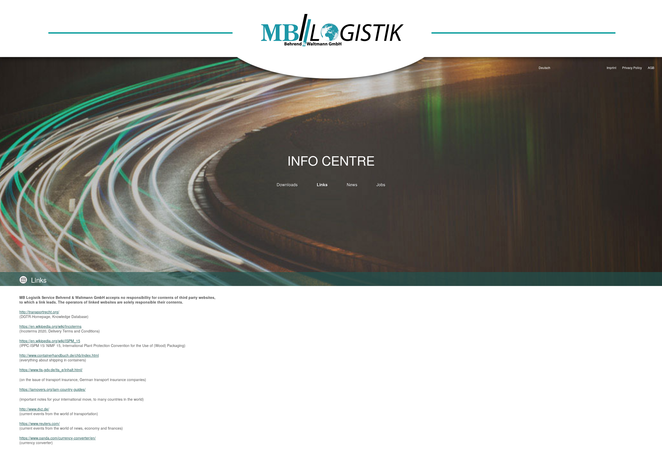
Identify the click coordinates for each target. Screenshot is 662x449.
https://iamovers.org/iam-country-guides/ (52, 389)
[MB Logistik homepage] (331, 42)
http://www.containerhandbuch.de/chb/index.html (59, 355)
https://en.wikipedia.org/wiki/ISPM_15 (49, 340)
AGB (651, 67)
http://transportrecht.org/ (39, 311)
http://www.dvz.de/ (34, 409)
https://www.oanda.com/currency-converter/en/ (57, 437)
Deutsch (544, 67)
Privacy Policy (632, 67)
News (352, 185)
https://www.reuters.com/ (39, 423)
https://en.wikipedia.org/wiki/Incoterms (50, 326)
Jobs (381, 185)
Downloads (287, 185)
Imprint (611, 67)
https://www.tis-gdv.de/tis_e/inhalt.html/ (50, 369)
